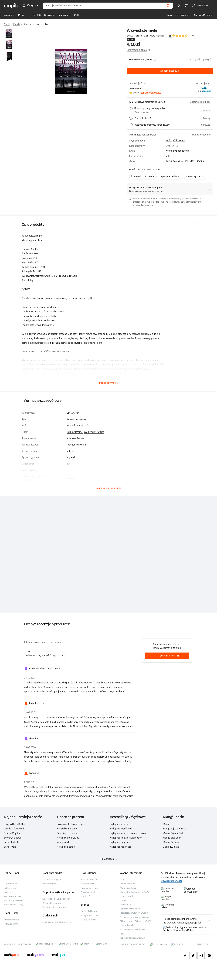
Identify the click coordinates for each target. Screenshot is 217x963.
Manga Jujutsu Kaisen (174, 829)
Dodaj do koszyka (170, 71)
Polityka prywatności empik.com (134, 917)
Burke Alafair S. (135, 36)
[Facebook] (184, 955)
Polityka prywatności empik (132, 930)
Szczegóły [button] (204, 110)
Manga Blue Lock (172, 838)
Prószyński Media (175, 140)
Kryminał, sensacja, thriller (36, 24)
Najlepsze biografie (120, 842)
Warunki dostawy (128, 888)
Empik (7, 24)
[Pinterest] (209, 955)
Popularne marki (50, 884)
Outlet (77, 15)
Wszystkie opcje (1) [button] (200, 59)
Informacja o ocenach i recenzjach (42, 642)
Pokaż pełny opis (108, 383)
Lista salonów (10, 888)
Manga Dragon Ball (173, 833)
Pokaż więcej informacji (109, 488)
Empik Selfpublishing (13, 905)
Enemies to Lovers (67, 833)
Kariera (7, 892)
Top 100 (36, 15)
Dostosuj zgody (127, 925)
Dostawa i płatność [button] (200, 102)
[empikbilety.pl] (35, 955)
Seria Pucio (10, 847)
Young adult (63, 842)
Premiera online (11, 924)
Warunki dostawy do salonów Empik (136, 892)
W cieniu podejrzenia (177, 151)
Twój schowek (87, 884)
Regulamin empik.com (130, 909)
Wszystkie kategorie (51, 880)
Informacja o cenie (137, 50)
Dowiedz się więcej (171, 881)
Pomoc (123, 880)
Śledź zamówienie (89, 880)
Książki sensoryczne (68, 838)
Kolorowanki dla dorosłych (71, 824)
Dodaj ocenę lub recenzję (167, 656)
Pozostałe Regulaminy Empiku (134, 913)
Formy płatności (127, 896)
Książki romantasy (67, 829)
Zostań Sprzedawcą (51, 903)
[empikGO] (58, 955)
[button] (71, 71)
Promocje (9, 15)
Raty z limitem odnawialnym (133, 938)
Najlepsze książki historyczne (126, 838)
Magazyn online (11, 920)
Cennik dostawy (127, 884)
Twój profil (86, 896)
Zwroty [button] (206, 118)
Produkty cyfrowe (89, 888)
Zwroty (123, 901)
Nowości (49, 15)
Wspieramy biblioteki (13, 901)
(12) (192, 35)
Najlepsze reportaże (120, 847)
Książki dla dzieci (66, 847)
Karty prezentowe (89, 916)
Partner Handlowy (12, 896)
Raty (122, 934)
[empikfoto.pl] (11, 955)
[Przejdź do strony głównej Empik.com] (11, 6)
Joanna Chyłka (12, 833)
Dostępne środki (88, 892)
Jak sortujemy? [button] (202, 83)
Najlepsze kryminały (121, 829)
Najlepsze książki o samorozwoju (128, 833)
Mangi (166, 824)
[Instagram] (201, 955)
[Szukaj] (168, 6)
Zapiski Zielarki (171, 847)
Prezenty (23, 15)
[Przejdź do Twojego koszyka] (186, 5)
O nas (6, 880)
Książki (16, 24)
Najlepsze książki (119, 824)
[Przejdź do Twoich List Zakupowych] (178, 5)
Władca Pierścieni (14, 829)
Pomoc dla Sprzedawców (54, 907)
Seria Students (11, 842)
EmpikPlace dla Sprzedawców (56, 899)
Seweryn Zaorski (13, 838)
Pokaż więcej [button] (107, 859)
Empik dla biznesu (89, 911)
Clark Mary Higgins (154, 36)
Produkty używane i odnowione (56, 922)
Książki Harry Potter (14, 824)
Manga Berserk (171, 842)
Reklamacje (125, 905)
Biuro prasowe (10, 884)
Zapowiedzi (64, 15)
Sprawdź (205, 125)
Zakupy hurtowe (88, 920)
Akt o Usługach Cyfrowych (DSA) (135, 921)
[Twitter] (193, 955)
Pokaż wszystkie (201, 135)
